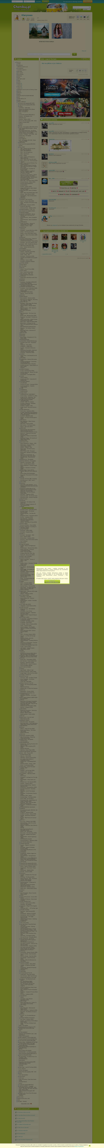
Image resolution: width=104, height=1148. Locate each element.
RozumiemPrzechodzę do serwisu (52, 581)
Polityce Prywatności (79, 1146)
